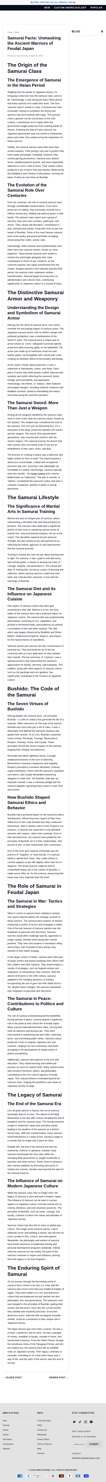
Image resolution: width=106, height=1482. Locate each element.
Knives (6, 1434)
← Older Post (12, 1377)
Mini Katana (43, 1470)
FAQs (39, 1425)
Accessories (8, 1444)
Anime (5, 1430)
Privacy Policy (43, 1439)
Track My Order (44, 1421)
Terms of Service (44, 1444)
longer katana (38, 473)
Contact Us (42, 1430)
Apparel (6, 1448)
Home (10, 32)
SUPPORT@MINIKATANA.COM (86, 1458)
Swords (6, 1425)
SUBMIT (94, 1444)
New (5, 1421)
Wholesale (41, 1434)
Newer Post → (59, 1377)
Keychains (7, 1439)
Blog (17, 32)
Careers (40, 1453)
